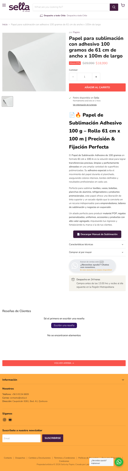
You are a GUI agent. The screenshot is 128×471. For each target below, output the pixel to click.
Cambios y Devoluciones (40, 458)
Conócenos (64, 461)
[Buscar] (114, 7)
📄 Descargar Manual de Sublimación (97, 234)
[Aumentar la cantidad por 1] (96, 77)
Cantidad (73, 70)
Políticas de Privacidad (88, 458)
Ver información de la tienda (85, 105)
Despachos (20, 458)
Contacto (8, 458)
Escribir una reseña (64, 325)
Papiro (76, 32)
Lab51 (88, 464)
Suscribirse (53, 438)
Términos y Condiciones (64, 458)
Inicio (4, 24)
